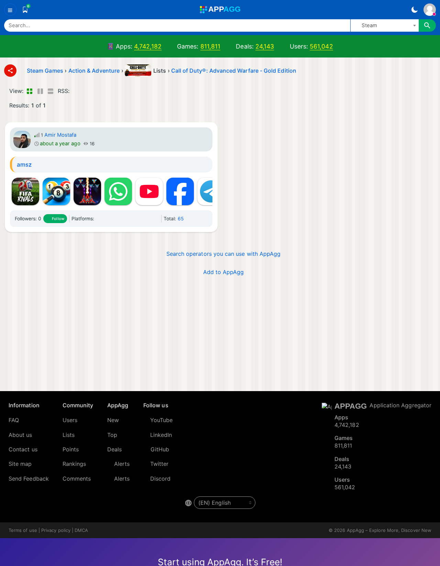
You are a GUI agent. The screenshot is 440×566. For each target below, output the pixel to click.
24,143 (264, 46)
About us (20, 434)
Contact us (23, 449)
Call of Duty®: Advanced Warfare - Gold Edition (233, 70)
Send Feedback (29, 478)
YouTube (161, 420)
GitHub (160, 449)
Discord (160, 478)
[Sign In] (430, 9)
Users (70, 420)
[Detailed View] (40, 91)
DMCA (81, 530)
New (113, 420)
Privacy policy (55, 530)
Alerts (122, 463)
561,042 (321, 46)
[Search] (427, 25)
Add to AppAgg (223, 272)
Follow (58, 218)
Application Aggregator (400, 405)
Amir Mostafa (60, 135)
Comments (77, 478)
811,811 (210, 46)
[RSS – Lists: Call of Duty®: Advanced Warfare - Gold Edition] (76, 91)
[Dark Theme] (414, 9)
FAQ (14, 420)
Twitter (159, 463)
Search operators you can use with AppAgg (223, 253)
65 (181, 218)
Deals (114, 449)
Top (112, 434)
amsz (24, 164)
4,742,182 (148, 46)
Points (71, 449)
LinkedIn (161, 434)
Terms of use (23, 530)
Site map (20, 463)
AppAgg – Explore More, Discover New (389, 530)
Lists (69, 434)
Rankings (74, 463)
